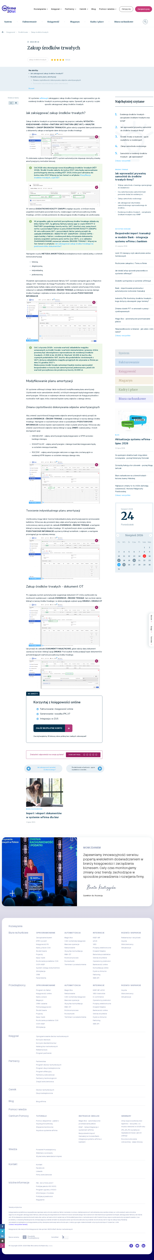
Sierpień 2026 (134, 535)
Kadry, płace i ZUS (43, 948)
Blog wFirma (41, 1101)
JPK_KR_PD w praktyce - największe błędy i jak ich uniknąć (131, 1133)
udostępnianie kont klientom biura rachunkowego (65, 1215)
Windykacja (40, 971)
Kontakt (39, 1165)
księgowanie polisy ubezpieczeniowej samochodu (46, 1222)
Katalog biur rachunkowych (47, 1046)
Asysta (124, 941)
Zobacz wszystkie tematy (18, 1224)
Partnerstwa (41, 1061)
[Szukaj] (145, 21)
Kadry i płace (97, 22)
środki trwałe (97, 1217)
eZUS (95, 941)
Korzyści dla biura (43, 1040)
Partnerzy (69, 9)
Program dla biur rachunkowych (48, 1065)
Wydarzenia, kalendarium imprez (49, 1156)
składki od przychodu (94, 1222)
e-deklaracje (81, 1212)
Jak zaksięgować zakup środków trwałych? (47, 73)
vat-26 (11, 1217)
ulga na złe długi (15, 1215)
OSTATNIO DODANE (123, 229)
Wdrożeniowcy (127, 944)
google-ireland (80, 1222)
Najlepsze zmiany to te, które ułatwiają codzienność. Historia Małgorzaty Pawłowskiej (131, 488)
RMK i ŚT (67, 954)
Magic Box (68, 938)
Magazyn (75, 22)
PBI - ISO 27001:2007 (44, 1183)
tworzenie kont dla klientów (93, 1215)
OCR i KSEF (40, 964)
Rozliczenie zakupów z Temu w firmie (131, 263)
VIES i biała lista (99, 993)
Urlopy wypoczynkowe (110, 1217)
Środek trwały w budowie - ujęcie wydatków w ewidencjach (134, 138)
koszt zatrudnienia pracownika (97, 1212)
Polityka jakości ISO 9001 (46, 1186)
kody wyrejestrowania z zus (129, 1217)
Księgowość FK (42, 944)
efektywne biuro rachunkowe (81, 1217)
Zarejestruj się (144, 9)
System (8, 22)
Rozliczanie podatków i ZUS (47, 961)
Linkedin (39, 1171)
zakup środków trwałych (38, 60)
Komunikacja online (100, 968)
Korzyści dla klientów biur (46, 1043)
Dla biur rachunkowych (45, 1090)
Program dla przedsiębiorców (48, 1068)
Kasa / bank (40, 958)
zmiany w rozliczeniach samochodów (122, 1212)
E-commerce (98, 997)
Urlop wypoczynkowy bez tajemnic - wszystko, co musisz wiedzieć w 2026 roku (133, 1124)
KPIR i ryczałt (41, 941)
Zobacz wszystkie (122, 160)
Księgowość (53, 22)
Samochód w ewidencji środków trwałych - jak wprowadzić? (133, 155)
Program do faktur (43, 990)
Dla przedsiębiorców (44, 1093)
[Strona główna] (2, 32)
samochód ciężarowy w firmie (60, 1217)
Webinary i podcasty (44, 1153)
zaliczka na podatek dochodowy (91, 1220)
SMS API (96, 978)
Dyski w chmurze (99, 971)
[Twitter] (2, 1231)
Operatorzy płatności (102, 961)
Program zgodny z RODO (46, 1190)
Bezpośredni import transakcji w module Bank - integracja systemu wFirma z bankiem (133, 237)
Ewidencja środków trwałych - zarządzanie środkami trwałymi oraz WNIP (135, 117)
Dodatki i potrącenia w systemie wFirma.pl (133, 281)
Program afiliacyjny (44, 1071)
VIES (94, 944)
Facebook (40, 1168)
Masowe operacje (71, 944)
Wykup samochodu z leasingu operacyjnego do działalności (135, 186)
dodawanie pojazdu (21, 1217)
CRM (38, 974)
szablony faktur (58, 1212)
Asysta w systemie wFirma (46, 1130)
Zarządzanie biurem (44, 938)
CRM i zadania (41, 1004)
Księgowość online (44, 993)
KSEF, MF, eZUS (99, 990)
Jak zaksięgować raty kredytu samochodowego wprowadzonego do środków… (132, 205)
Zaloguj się (126, 9)
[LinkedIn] (2, 1236)
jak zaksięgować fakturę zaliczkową (34, 1215)
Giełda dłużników (100, 958)
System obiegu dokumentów (48, 968)
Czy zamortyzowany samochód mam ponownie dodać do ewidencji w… (132, 193)
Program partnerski (43, 1053)
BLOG (117, 435)
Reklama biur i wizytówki (131, 938)
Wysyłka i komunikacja (73, 951)
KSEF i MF (96, 938)
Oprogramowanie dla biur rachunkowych (52, 1036)
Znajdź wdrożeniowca (45, 1082)
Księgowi (55, 9)
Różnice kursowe (71, 958)
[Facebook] (2, 1226)
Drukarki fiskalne (99, 951)
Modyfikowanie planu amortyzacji (43, 77)
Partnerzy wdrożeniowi (45, 1075)
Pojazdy (39, 954)
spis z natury (70, 1222)
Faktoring (96, 974)
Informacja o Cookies (45, 1193)
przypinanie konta (110, 1215)
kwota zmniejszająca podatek (40, 1220)
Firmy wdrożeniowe (44, 1175)
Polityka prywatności (44, 1196)
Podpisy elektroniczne (102, 948)
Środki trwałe (121, 169)
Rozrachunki (69, 961)
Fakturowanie (29, 22)
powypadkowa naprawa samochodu (39, 1212)
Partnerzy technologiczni (46, 1078)
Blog (93, 9)
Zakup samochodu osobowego (133, 146)
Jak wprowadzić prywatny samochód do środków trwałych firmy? (135, 129)
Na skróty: (33, 70)
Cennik (83, 9)
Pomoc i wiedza (106, 9)
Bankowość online (100, 964)
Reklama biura (41, 1050)
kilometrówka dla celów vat (38, 1217)
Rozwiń (31, 88)
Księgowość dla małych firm (19, 1229)
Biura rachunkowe (123, 22)
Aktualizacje (126, 948)
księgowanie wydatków (17, 1212)
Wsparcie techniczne (44, 1127)
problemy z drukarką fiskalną (19, 1220)
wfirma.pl (43, 98)
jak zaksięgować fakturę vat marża (129, 1215)
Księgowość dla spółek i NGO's (40, 1229)
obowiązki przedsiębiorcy (18, 1222)
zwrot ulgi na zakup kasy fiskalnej (115, 1220)
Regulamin (40, 1200)
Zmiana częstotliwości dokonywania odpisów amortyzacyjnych (57, 80)
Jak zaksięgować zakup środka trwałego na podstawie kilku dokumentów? (63, 245)
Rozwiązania (40, 9)
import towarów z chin (110, 1222)
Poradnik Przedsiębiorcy (46, 1150)
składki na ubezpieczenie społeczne (65, 1220)
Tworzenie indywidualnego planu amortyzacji (50, 83)
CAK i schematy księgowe (74, 941)
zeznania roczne (70, 1212)
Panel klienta (41, 978)
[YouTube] (137, 1246)
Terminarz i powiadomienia (75, 964)
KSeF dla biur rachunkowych (62, 1229)
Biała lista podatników (101, 954)
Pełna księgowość (43, 1007)
